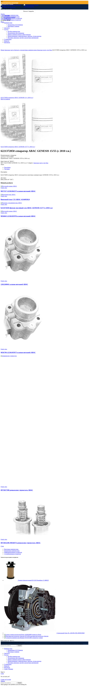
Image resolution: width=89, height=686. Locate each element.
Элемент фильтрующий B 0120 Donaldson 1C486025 (33, 580)
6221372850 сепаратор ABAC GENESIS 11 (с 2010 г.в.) (17, 97)
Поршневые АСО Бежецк (15, 24)
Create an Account (6, 679)
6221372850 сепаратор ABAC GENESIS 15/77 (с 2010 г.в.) (18, 146)
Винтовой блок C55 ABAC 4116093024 (15, 199)
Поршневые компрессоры (11, 550)
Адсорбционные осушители (12, 554)
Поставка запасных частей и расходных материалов (23, 37)
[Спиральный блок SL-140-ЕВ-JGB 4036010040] (30, 633)
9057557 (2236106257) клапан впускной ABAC (18, 191)
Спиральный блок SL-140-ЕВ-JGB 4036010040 (70, 633)
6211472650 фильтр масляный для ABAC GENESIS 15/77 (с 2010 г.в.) (27, 208)
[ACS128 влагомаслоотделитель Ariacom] (14, 636)
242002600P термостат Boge (33, 634)
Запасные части (9, 50)
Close (2, 546)
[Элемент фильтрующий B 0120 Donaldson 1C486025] (11, 580)
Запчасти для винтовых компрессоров (25, 50)
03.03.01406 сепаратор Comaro (34, 637)
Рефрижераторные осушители (13, 552)
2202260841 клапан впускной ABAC (14, 284)
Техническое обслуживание (16, 33)
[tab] (46, 167)
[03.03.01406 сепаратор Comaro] (14, 637)
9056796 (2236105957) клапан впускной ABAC (18, 352)
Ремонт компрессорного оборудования (19, 34)
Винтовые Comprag (13, 26)
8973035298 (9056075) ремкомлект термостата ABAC (21, 543)
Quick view (4, 188)
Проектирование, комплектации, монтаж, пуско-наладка (24, 36)
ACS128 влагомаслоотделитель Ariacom (36, 636)
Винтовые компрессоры (11, 549)
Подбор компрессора (14, 31)
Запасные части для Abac (44, 50)
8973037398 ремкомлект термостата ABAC (17, 490)
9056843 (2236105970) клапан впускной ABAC (18, 216)
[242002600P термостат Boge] (14, 634)
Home (2, 50)
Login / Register (8, 669)
